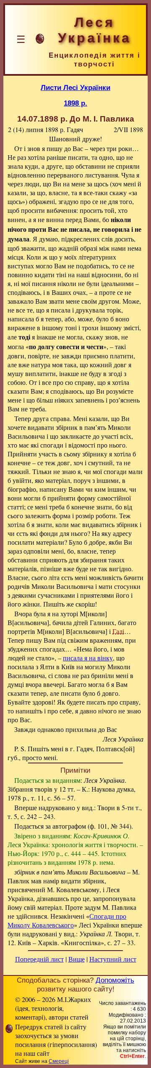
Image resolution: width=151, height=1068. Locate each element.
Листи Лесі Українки (75, 87)
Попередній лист (39, 958)
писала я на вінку (88, 657)
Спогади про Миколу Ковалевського (67, 920)
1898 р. (75, 103)
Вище (76, 958)
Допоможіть (115, 980)
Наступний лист (112, 958)
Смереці (59, 1061)
